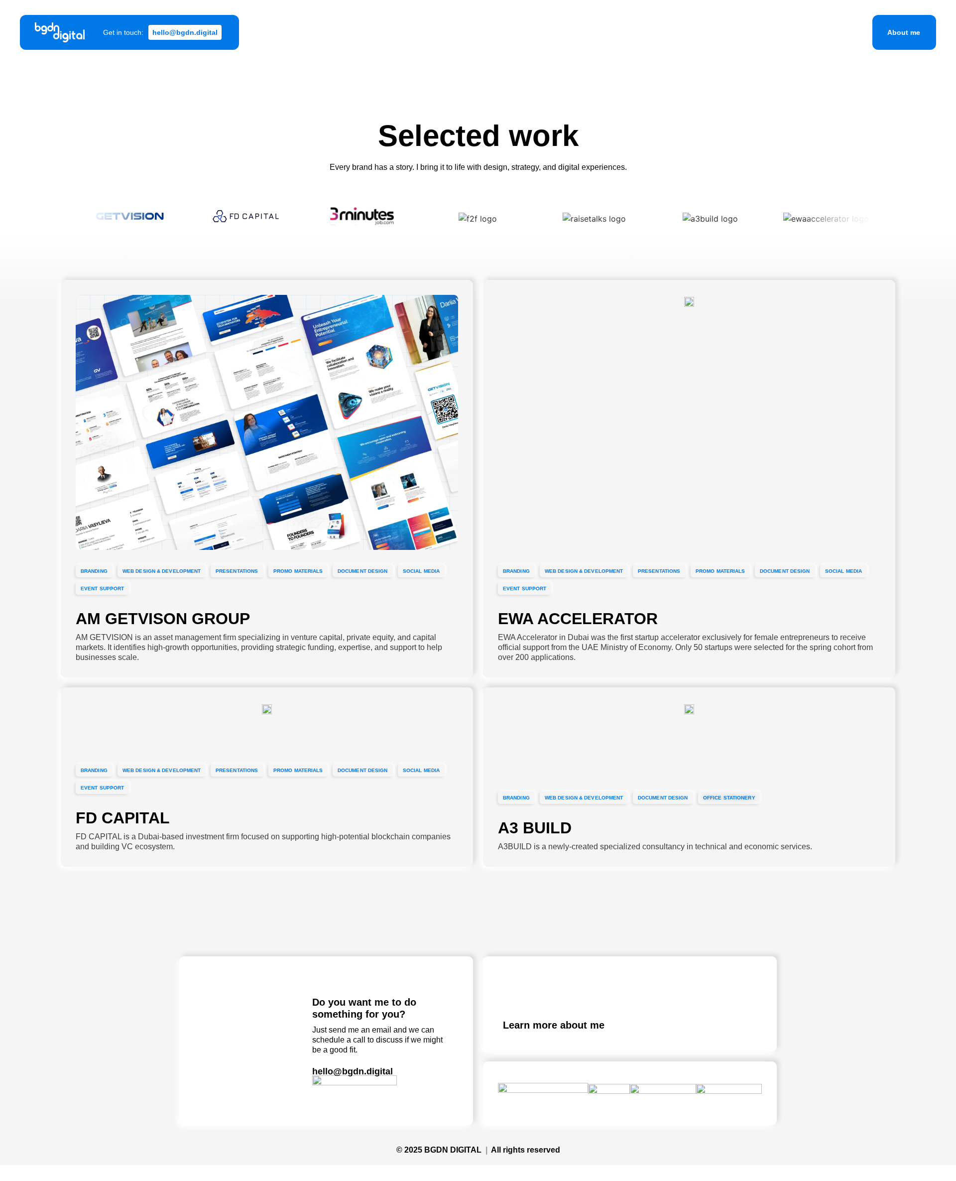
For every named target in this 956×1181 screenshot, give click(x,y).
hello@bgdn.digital (352, 1071)
